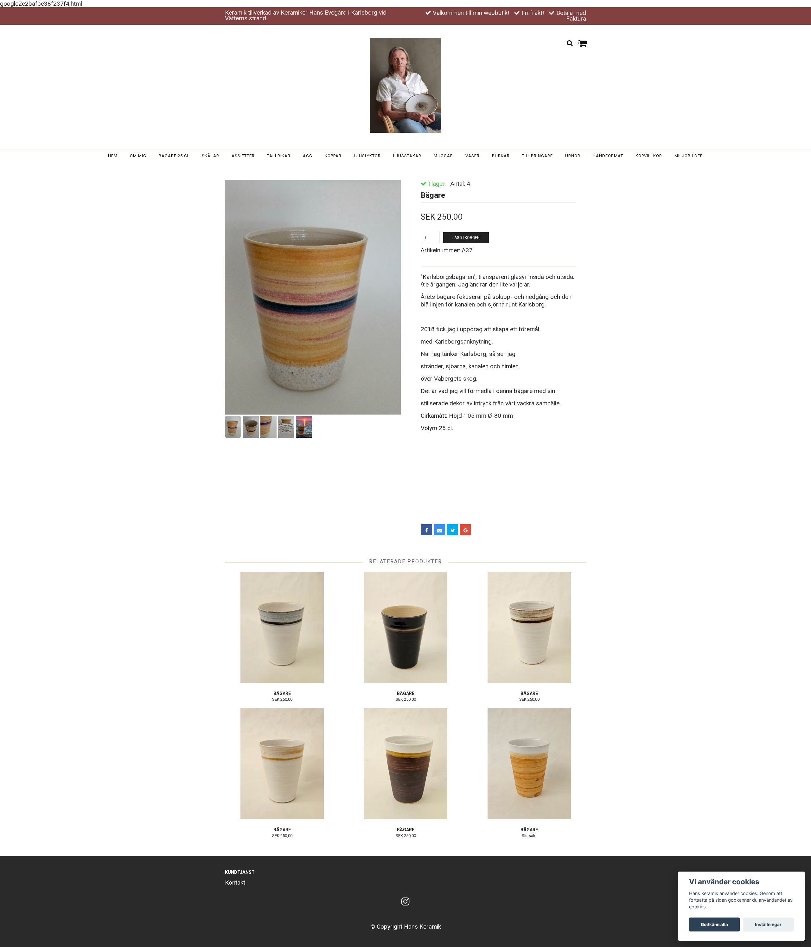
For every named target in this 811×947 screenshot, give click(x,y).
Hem (113, 155)
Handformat (608, 155)
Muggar (443, 155)
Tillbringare (537, 155)
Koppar (333, 155)
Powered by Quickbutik (405, 935)
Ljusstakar (407, 155)
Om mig (138, 155)
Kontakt (235, 882)
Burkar (501, 155)
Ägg (307, 155)
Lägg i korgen (466, 237)
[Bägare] (313, 297)
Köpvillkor (648, 155)
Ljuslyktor (367, 155)
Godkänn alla (714, 924)
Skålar (210, 155)
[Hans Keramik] (405, 85)
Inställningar (768, 924)
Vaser (472, 155)
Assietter (243, 155)
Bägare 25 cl (174, 155)
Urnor (572, 155)
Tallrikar (279, 155)
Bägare (430, 168)
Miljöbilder (688, 155)
